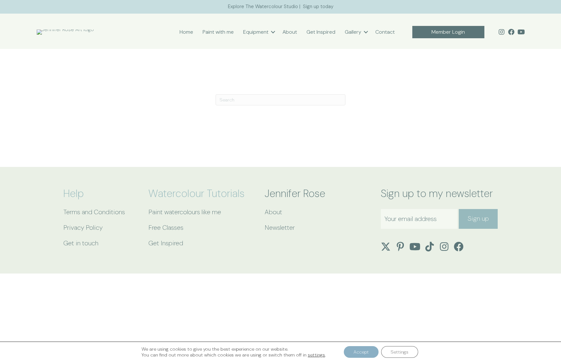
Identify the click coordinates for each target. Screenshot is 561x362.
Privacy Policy (83, 227)
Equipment (255, 32)
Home (186, 32)
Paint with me (218, 32)
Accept (361, 352)
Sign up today (318, 6)
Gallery (353, 32)
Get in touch (80, 243)
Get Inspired (320, 32)
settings (316, 355)
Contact (385, 32)
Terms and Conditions (94, 212)
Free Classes (165, 227)
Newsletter (280, 227)
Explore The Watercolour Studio (263, 6)
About (289, 32)
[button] (273, 32)
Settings (399, 352)
